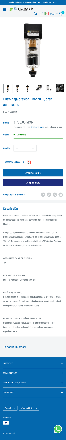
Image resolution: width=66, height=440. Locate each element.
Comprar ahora (33, 182)
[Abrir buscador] (35, 13)
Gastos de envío (37, 127)
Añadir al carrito (33, 172)
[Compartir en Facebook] (43, 194)
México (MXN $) (26, 408)
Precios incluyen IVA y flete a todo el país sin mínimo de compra (33, 2)
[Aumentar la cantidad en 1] (33, 148)
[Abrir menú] (4, 9)
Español (8, 408)
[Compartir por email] (60, 194)
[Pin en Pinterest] (49, 194)
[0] (60, 13)
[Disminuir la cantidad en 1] (17, 148)
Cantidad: (7, 148)
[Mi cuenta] (41, 13)
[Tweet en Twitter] (55, 194)
